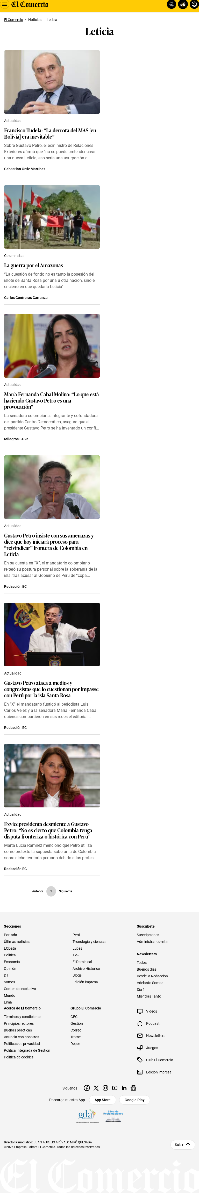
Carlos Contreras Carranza (26, 298)
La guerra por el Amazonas (33, 265)
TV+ (76, 955)
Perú (76, 935)
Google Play (135, 1100)
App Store (103, 1100)
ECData (10, 948)
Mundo (9, 995)
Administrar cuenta (152, 942)
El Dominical (82, 962)
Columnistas (14, 256)
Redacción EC (15, 586)
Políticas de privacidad (22, 1044)
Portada (10, 935)
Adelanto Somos (150, 983)
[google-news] (133, 1088)
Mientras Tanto (149, 996)
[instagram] (105, 1088)
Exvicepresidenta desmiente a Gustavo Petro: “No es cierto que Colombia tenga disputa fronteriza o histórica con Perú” (48, 830)
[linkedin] (124, 1088)
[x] (96, 1088)
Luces (77, 948)
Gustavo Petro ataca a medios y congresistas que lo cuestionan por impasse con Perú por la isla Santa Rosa (51, 689)
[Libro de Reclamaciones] (113, 1116)
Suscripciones (148, 935)
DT (6, 975)
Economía (12, 962)
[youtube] (115, 1088)
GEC (73, 1017)
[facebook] (87, 1088)
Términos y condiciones (22, 1017)
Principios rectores (19, 1023)
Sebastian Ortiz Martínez (24, 169)
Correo (75, 1030)
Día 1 (141, 989)
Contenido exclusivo (20, 989)
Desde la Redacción (152, 976)
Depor (75, 1044)
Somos (9, 982)
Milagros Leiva (16, 439)
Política (10, 955)
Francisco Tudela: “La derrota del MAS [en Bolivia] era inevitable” (50, 133)
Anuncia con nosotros (21, 1037)
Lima (8, 1002)
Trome (75, 1037)
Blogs (77, 975)
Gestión (76, 1023)
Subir (179, 1145)
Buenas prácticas (18, 1030)
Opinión (10, 968)
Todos (142, 963)
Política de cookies (18, 1057)
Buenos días (147, 969)
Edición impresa (85, 982)
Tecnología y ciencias (89, 942)
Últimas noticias (17, 942)
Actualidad (13, 121)
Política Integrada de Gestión (27, 1050)
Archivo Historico (86, 968)
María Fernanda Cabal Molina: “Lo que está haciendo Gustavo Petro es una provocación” (51, 400)
